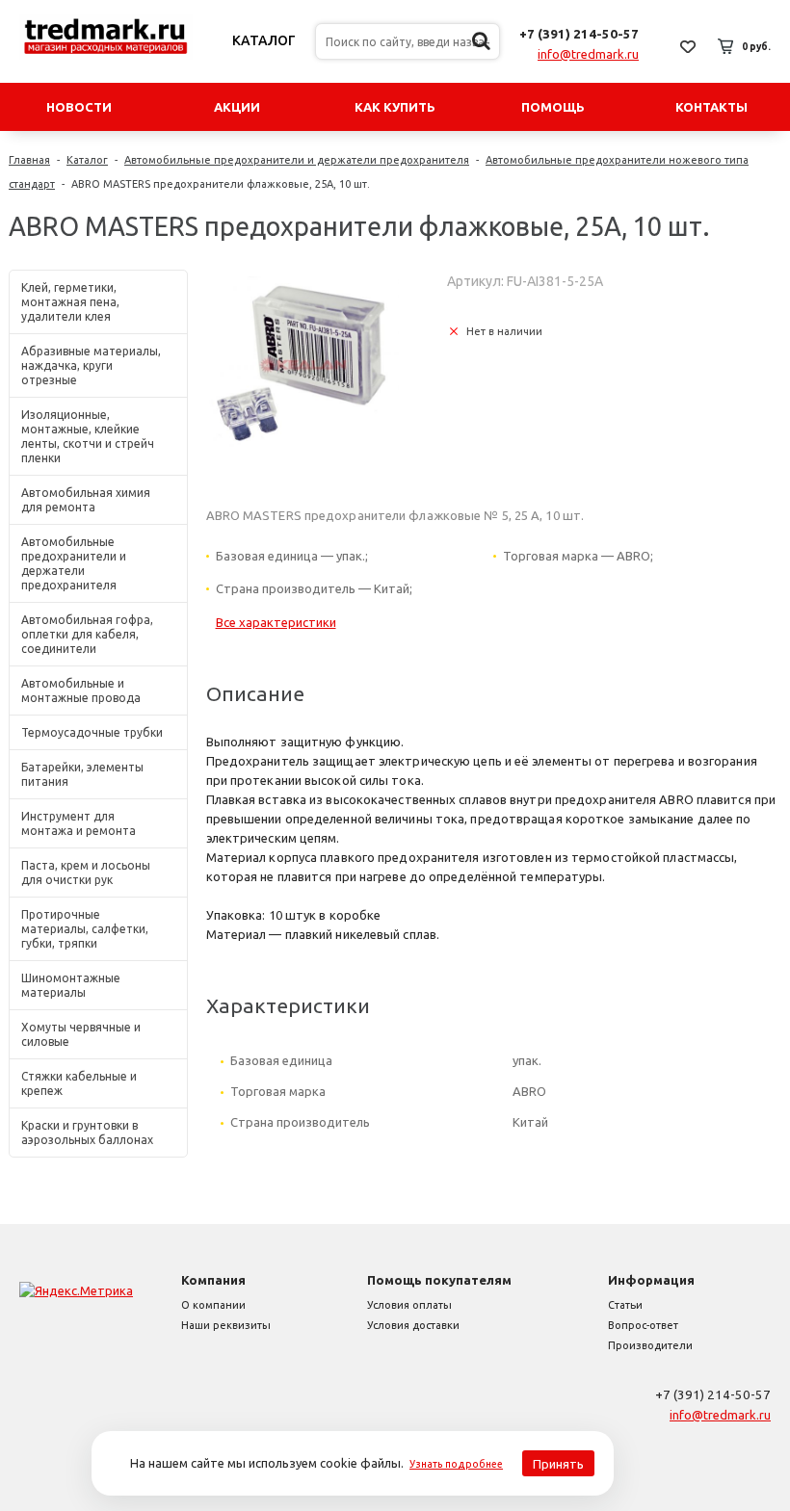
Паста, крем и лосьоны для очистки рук (85, 872)
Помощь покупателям (439, 1280)
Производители (650, 1345)
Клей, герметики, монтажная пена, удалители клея (70, 302)
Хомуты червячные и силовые (81, 1034)
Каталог (264, 40)
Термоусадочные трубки (92, 732)
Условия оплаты (409, 1305)
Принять (558, 1464)
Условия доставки (413, 1325)
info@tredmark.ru (588, 54)
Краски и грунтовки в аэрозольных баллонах (87, 1132)
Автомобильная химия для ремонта (85, 499)
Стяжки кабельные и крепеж (79, 1083)
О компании (213, 1305)
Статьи (625, 1305)
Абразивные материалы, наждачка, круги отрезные (91, 365)
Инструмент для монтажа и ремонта (78, 823)
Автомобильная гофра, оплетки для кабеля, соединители (87, 634)
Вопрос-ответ (643, 1325)
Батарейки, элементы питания (82, 774)
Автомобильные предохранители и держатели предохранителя (296, 160)
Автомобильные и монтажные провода (81, 690)
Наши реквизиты (226, 1325)
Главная (29, 160)
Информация (651, 1280)
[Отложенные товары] (688, 46)
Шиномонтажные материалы (70, 985)
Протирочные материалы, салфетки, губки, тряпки (84, 929)
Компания (213, 1280)
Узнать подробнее (456, 1464)
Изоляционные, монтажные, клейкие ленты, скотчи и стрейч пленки (87, 436)
